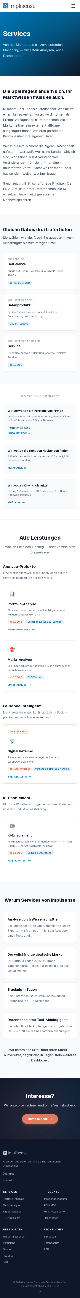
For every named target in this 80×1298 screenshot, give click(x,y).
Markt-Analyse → (19, 467)
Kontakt (7, 1180)
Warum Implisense (14, 1236)
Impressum (50, 1236)
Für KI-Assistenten (55, 1211)
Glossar (7, 1249)
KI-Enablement (11, 1218)
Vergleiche (9, 1243)
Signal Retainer (12, 1211)
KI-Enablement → (19, 502)
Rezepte (8, 1255)
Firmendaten (51, 1218)
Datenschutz (51, 1243)
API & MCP (50, 1205)
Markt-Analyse (12, 1205)
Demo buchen (38, 1119)
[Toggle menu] (73, 6)
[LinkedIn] (40, 1292)
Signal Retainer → (19, 433)
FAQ (5, 1262)
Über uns (8, 1174)
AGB (46, 1249)
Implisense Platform (55, 1199)
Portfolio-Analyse (13, 1199)
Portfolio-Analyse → (20, 427)
